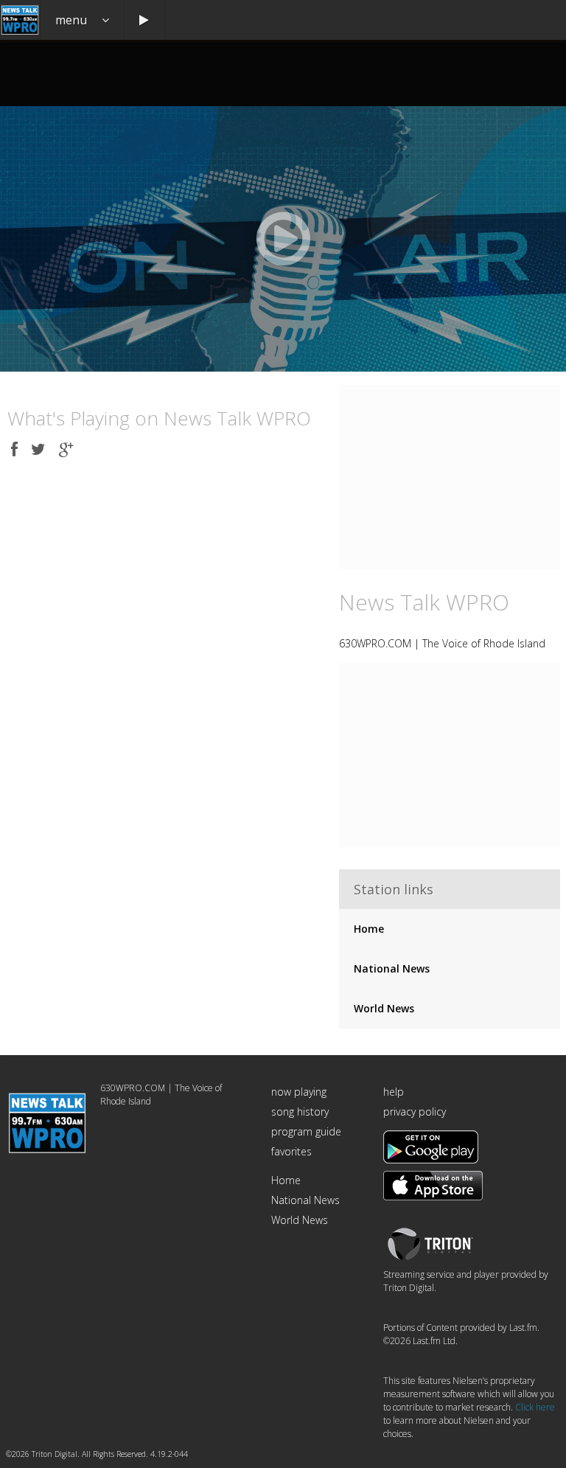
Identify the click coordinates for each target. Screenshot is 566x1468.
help (393, 1092)
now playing (298, 1092)
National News (392, 968)
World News (384, 1008)
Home (369, 929)
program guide (306, 1131)
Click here (535, 1407)
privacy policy (414, 1112)
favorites (291, 1151)
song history (300, 1112)
